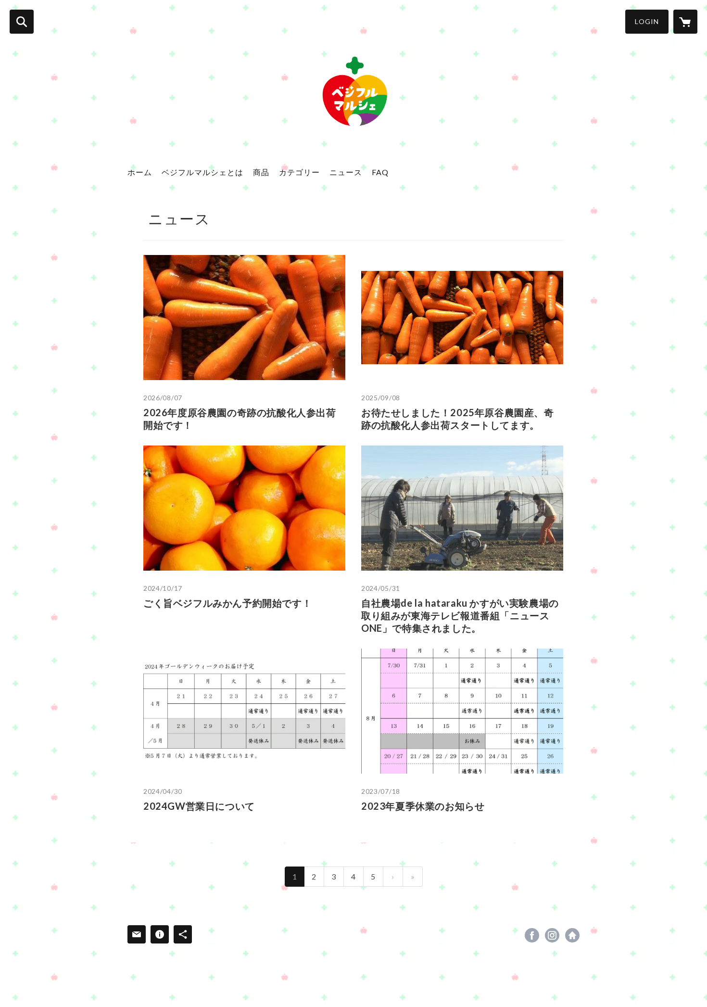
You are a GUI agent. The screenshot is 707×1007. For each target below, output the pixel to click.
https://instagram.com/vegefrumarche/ (552, 935)
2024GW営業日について (199, 806)
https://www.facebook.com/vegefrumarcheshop (532, 935)
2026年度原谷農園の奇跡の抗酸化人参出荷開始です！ (239, 419)
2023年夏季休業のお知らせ (422, 806)
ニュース (345, 172)
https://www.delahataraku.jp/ (572, 935)
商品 (261, 172)
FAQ (380, 172)
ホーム (139, 172)
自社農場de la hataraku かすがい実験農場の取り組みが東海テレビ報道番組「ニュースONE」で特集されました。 (460, 615)
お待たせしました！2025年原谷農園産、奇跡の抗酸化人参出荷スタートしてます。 (457, 419)
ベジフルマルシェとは (202, 172)
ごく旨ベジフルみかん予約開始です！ (227, 603)
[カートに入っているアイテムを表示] (685, 22)
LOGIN (647, 21)
